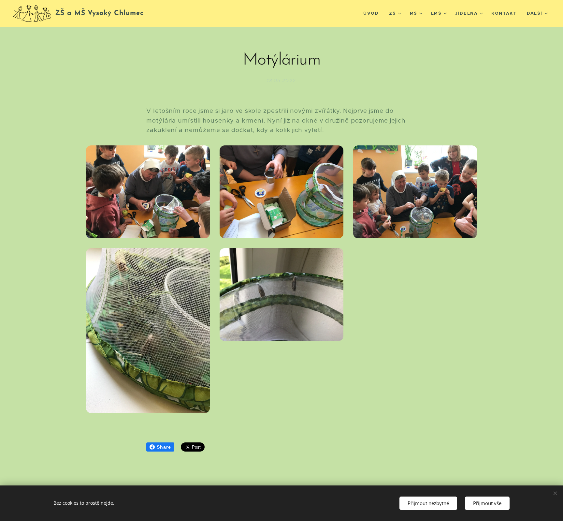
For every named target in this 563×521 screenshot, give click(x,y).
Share (164, 447)
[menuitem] (373, 13)
